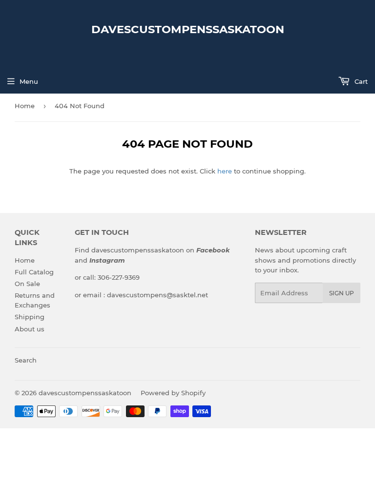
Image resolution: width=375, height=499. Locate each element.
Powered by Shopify (173, 393)
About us (29, 329)
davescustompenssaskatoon (187, 29)
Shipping (29, 317)
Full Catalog (34, 272)
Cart (360, 81)
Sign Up (341, 293)
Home (25, 106)
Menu (29, 81)
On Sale (27, 284)
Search (26, 360)
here (224, 171)
